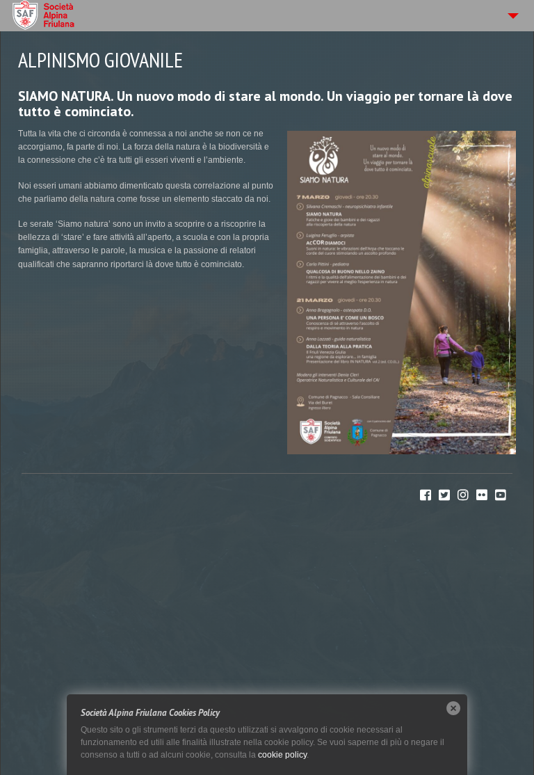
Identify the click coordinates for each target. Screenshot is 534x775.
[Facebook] (425, 495)
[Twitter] (444, 495)
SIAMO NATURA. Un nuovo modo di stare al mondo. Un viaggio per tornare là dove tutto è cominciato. (265, 103)
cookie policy (282, 755)
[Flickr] (482, 495)
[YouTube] (500, 495)
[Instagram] (463, 495)
